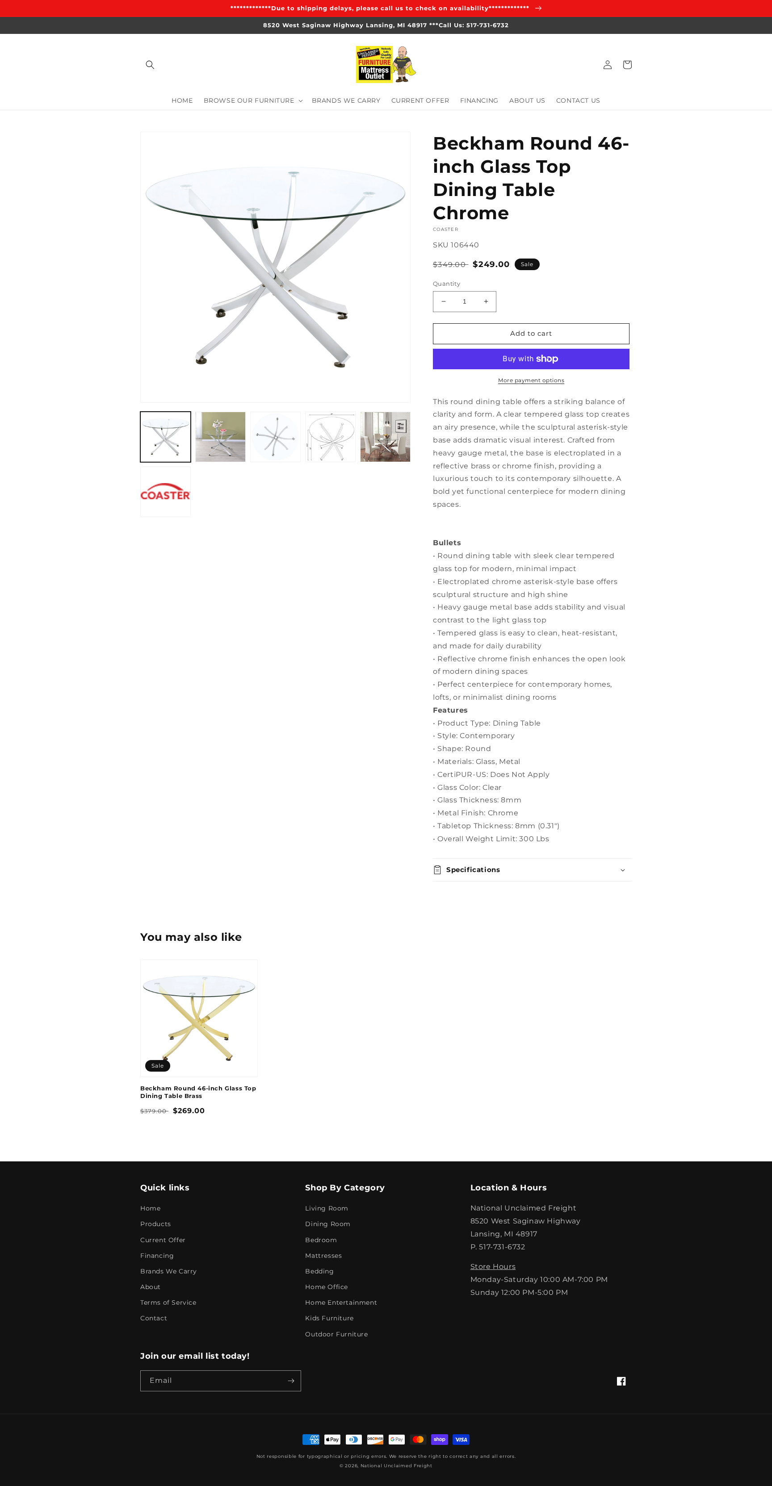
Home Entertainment (341, 1302)
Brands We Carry (168, 1271)
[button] (150, 65)
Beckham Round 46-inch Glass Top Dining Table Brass (198, 1092)
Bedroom (321, 1240)
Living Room (326, 1208)
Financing (157, 1256)
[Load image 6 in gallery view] (165, 492)
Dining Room (328, 1224)
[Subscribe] (291, 1380)
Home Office (326, 1287)
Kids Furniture (329, 1318)
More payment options (531, 380)
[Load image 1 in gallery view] (165, 437)
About (150, 1287)
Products (155, 1224)
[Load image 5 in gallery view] (385, 437)
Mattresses (323, 1256)
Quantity (446, 283)
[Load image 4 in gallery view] (330, 437)
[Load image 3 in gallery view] (275, 437)
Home (150, 1208)
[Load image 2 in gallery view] (220, 437)
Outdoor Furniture (336, 1334)
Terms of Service (168, 1302)
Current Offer (163, 1240)
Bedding (319, 1271)
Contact (153, 1318)
